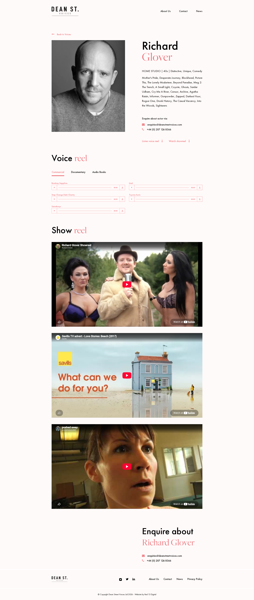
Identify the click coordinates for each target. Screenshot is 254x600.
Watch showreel (178, 141)
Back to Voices (63, 34)
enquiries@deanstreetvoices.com (164, 124)
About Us (165, 11)
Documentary (78, 172)
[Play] (54, 187)
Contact (183, 11)
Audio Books (99, 172)
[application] (86, 187)
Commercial (58, 172)
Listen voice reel (151, 141)
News (199, 11)
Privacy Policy (194, 579)
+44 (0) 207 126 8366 (159, 129)
